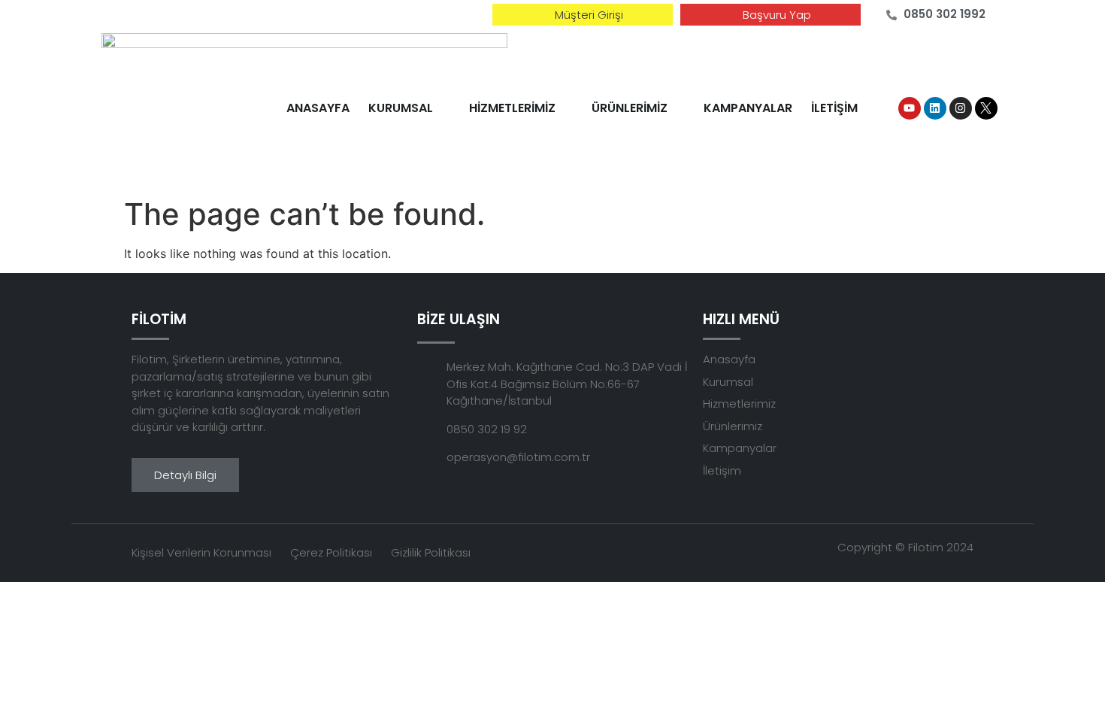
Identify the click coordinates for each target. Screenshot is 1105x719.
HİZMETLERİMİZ (512, 108)
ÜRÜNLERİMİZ (630, 108)
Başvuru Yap (777, 15)
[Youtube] (909, 108)
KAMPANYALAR (748, 108)
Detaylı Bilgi (185, 475)
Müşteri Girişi (589, 15)
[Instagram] (960, 108)
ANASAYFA (318, 108)
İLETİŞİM (834, 108)
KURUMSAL (400, 108)
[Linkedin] (935, 108)
